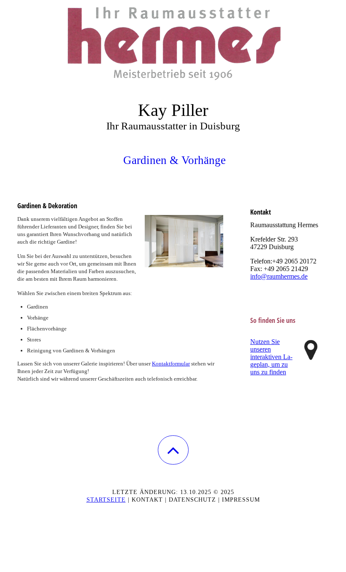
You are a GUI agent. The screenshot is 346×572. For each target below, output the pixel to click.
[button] (173, 450)
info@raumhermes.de (279, 276)
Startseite (106, 500)
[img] (173, 42)
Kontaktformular (171, 363)
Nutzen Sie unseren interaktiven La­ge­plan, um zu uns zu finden (271, 357)
